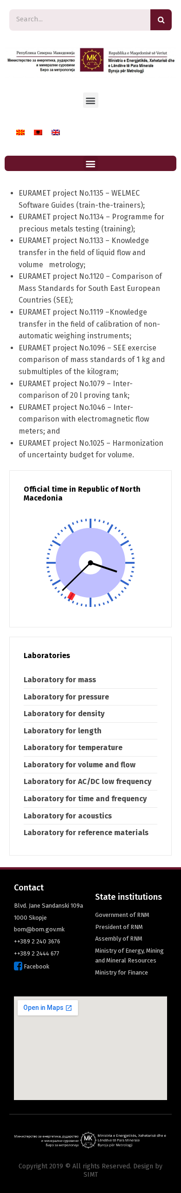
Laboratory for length (63, 730)
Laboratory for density (64, 713)
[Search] (161, 19)
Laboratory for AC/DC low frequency (87, 781)
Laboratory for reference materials (86, 832)
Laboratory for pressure (66, 696)
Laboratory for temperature (73, 747)
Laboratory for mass (60, 679)
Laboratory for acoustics (68, 815)
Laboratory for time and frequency (85, 798)
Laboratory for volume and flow (80, 764)
